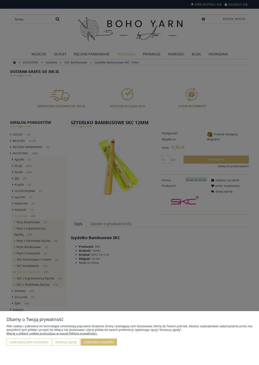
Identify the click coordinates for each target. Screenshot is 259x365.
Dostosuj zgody (66, 342)
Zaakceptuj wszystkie (99, 342)
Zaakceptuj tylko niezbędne (29, 342)
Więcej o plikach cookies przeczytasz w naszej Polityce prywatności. (51, 333)
